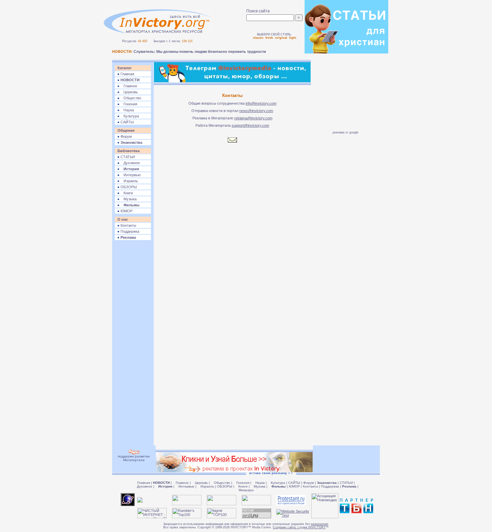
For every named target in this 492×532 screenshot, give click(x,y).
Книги (126, 193)
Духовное (129, 163)
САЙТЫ (126, 122)
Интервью (130, 175)
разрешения (319, 524)
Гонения (128, 104)
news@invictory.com (256, 111)
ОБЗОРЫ (128, 187)
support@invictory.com (250, 125)
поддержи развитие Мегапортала (134, 458)
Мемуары (246, 490)
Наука (126, 110)
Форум (125, 136)
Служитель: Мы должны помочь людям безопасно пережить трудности (200, 51)
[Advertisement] (133, 345)
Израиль (128, 181)
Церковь (128, 92)
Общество (130, 98)
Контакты (127, 225)
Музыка (128, 199)
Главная (126, 74)
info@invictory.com (261, 103)
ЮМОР (126, 211)
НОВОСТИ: (122, 51)
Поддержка (129, 231)
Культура (129, 116)
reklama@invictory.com (253, 118)
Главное (128, 86)
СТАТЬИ (127, 157)
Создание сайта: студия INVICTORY (299, 527)
